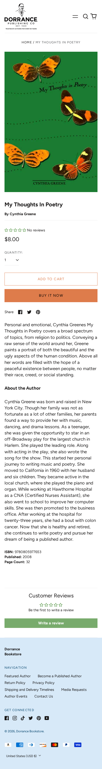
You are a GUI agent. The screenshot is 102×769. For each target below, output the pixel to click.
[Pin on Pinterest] (38, 312)
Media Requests (74, 690)
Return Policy (15, 683)
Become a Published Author (60, 676)
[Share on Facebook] (20, 312)
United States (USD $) (21, 756)
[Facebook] (7, 718)
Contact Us (43, 696)
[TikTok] (22, 718)
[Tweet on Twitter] (29, 312)
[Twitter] (30, 718)
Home (27, 42)
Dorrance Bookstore (30, 731)
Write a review (51, 623)
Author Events (16, 696)
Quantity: (14, 252)
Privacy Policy (43, 683)
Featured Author (18, 676)
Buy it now (51, 295)
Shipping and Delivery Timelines (29, 690)
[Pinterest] (39, 718)
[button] (86, 16)
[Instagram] (15, 718)
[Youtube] (47, 718)
